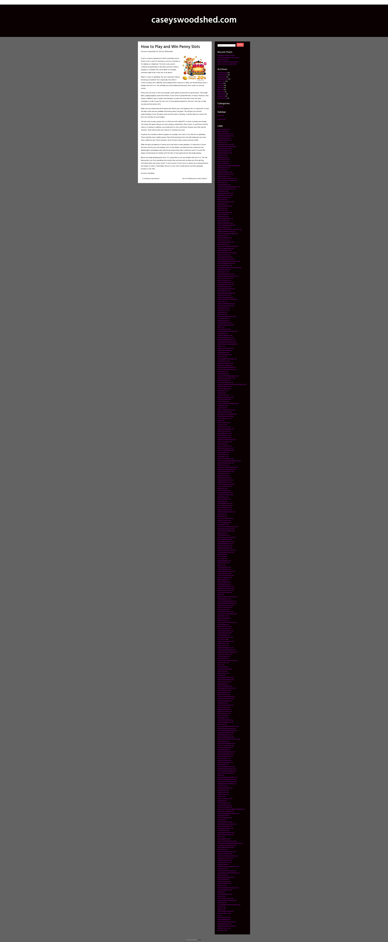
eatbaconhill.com (223, 163)
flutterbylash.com (223, 879)
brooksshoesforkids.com (226, 677)
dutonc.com (222, 565)
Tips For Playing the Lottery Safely (194, 178)
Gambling (151, 173)
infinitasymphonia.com (225, 503)
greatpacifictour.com (225, 626)
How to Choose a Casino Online (227, 64)
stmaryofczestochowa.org (226, 537)
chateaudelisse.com (224, 227)
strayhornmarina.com (224, 478)
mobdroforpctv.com (224, 435)
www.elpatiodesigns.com (226, 832)
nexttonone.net (223, 716)
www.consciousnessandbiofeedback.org (231, 809)
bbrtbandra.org (223, 200)
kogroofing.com (223, 214)
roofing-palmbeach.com (226, 282)
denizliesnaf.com (223, 658)
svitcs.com (221, 665)
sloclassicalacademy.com (226, 471)
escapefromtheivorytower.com (228, 276)
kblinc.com (221, 327)
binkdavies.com (223, 488)
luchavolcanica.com (224, 618)
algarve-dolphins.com (225, 578)
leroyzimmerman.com (225, 890)
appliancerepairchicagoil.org (227, 180)
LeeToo (199, 940)
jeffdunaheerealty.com (225, 735)
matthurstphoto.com (225, 862)
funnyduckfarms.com (224, 883)
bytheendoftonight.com (226, 429)
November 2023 (222, 75)
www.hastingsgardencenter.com (228, 813)
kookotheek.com (223, 221)
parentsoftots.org (224, 694)
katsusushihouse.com (224, 507)
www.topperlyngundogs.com (227, 731)
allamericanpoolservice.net (227, 378)
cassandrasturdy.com (224, 437)
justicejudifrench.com (225, 539)
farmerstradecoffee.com (226, 699)
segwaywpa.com (223, 684)
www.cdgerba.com (224, 839)
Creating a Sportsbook (151, 178)
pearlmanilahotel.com (225, 206)
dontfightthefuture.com (226, 284)
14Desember (169, 51)
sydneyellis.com (223, 372)
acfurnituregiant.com (225, 151)
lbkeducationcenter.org (226, 397)
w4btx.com (221, 346)
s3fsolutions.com (223, 272)
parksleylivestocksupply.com (227, 414)
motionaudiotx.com (224, 913)
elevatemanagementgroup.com (228, 888)
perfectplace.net (223, 401)
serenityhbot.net (223, 718)
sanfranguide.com (223, 452)
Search (240, 44)
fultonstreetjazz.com (225, 238)
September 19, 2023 (155, 51)
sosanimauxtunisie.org (225, 212)
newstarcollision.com (225, 355)
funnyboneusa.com (224, 609)
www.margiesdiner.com (225, 762)
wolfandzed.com (223, 794)
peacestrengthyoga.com (226, 737)
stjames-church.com (224, 520)
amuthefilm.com (223, 497)
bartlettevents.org (224, 240)
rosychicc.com (222, 425)
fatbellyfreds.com (223, 830)
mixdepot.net (222, 801)
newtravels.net (223, 170)
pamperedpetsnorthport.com (227, 331)
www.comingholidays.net (226, 450)
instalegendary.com (224, 185)
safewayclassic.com (224, 176)
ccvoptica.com (223, 786)
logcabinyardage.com (225, 701)
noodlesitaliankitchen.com (226, 189)
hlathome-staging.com (225, 365)
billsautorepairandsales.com (227, 852)
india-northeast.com (224, 280)
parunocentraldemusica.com (227, 841)
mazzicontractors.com (225, 822)
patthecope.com (223, 663)
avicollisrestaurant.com (225, 637)
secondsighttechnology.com (227, 359)
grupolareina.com (223, 244)
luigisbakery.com (223, 790)
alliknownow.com (223, 465)
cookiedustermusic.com (226, 612)
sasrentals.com (222, 357)
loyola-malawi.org (224, 423)
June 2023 (221, 85)
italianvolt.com (223, 314)
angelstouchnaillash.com (226, 348)
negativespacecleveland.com (227, 597)
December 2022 (222, 98)
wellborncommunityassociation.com (230, 229)
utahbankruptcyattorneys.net (227, 299)
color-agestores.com (225, 418)
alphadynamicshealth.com (226, 877)
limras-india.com (223, 132)
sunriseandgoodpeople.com (227, 601)
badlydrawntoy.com (224, 709)
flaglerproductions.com (225, 480)
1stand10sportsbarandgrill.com (228, 344)
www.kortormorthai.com (226, 745)
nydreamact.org (223, 191)
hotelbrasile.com (223, 236)
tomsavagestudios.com (225, 382)
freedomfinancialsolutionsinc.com (229, 739)
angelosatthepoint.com (226, 648)
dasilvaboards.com (224, 474)
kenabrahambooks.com (225, 493)
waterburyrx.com (223, 643)
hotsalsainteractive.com (226, 144)
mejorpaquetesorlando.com (227, 342)
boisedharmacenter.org (225, 416)
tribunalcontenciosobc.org (227, 469)
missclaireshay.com (224, 129)
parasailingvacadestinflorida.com (228, 873)
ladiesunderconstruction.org (227, 253)
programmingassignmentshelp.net (229, 166)
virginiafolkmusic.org (224, 386)
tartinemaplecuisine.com (226, 552)
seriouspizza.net (223, 667)
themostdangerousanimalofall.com (229, 461)
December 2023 (222, 73)
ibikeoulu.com (222, 533)
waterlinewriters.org (224, 690)
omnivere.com (222, 155)
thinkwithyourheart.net (225, 297)
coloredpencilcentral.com (226, 289)
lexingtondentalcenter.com (227, 369)
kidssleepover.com (224, 168)
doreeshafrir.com (223, 524)
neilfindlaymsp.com (224, 635)
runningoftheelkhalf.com (226, 733)
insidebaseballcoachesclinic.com (228, 866)
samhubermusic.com (224, 928)
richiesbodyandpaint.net (226, 136)
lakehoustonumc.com (225, 711)
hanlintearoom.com (224, 881)
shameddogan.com (224, 692)
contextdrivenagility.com (226, 531)
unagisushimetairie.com (225, 193)
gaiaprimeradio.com (224, 561)
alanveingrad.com (223, 580)
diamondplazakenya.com (226, 847)
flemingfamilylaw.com (225, 894)
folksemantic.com (223, 310)
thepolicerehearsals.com (226, 463)
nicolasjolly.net (223, 501)
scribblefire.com (223, 406)
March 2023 (221, 92)
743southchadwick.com (225, 278)
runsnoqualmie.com (224, 758)
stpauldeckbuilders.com (225, 754)
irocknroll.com (222, 301)
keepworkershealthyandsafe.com (229, 187)
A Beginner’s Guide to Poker (226, 55)
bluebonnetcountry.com (226, 202)
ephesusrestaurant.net (225, 826)
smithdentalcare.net (224, 924)
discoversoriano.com (224, 446)
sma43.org (221, 775)
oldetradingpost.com (225, 251)
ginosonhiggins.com (224, 582)
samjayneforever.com (225, 860)
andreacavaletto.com (225, 412)
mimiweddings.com (224, 920)
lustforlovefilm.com (224, 499)
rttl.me (220, 915)
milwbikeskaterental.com (226, 588)
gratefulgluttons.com (225, 433)
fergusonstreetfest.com (226, 858)
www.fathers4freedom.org (226, 728)
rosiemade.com (223, 333)
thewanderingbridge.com (226, 541)
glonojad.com (222, 516)
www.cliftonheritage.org (226, 773)
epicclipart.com (223, 204)
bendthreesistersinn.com (226, 605)
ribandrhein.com (223, 391)
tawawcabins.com (224, 308)
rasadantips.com (223, 157)
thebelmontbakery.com (225, 174)
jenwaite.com (222, 886)
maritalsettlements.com (226, 586)
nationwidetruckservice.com (227, 622)
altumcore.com (223, 671)
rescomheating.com (224, 917)
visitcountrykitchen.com (226, 575)
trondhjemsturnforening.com (227, 845)
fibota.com (221, 837)
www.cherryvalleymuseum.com (228, 246)
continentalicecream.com (226, 484)
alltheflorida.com (223, 864)
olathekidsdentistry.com (226, 338)
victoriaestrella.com (224, 629)
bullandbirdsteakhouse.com (227, 769)
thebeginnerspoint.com (225, 448)
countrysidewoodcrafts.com (227, 178)
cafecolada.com (223, 444)
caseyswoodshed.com (225, 654)
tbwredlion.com (223, 849)
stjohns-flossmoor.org (225, 607)
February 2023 (222, 94)
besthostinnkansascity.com (227, 922)
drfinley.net (221, 892)
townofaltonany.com (225, 592)
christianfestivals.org (224, 573)
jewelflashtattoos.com (225, 195)
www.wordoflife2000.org (226, 304)
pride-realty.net (223, 875)
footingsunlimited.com (225, 756)
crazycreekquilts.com (225, 486)
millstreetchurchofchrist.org (227, 871)
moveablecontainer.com (226, 242)
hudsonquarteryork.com (226, 835)
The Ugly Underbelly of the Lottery (228, 58)
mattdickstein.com (224, 707)
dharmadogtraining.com (226, 911)
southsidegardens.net (225, 818)
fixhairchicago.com (224, 656)
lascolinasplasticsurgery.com (227, 771)
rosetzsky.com (222, 514)
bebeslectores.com (224, 255)
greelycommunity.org (225, 510)
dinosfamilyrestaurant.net (226, 259)
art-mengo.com (223, 558)
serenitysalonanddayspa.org (227, 146)
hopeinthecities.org (224, 431)
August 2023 (221, 81)
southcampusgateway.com (226, 225)
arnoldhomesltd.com (224, 287)
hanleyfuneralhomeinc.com (227, 340)
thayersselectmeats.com (226, 680)
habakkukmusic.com (224, 714)
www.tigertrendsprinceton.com (228, 726)
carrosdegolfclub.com (225, 265)
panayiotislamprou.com (225, 223)
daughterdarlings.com (225, 140)
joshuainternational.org (225, 720)
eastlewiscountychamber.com (228, 467)
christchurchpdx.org (224, 491)
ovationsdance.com (224, 389)
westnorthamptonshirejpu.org (228, 234)
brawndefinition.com (224, 482)
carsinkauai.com (223, 869)
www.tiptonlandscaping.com (227, 781)
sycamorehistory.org (224, 805)
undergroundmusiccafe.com (227, 926)
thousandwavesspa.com (225, 631)
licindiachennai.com (224, 138)
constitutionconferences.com (228, 660)
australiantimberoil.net (225, 257)
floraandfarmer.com (224, 270)
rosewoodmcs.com (224, 803)
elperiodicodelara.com (225, 134)
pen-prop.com (222, 724)
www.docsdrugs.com (224, 760)
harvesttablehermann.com (226, 263)
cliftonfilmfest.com (224, 291)
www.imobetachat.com (225, 705)
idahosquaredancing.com (226, 306)
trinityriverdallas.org (224, 399)
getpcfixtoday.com (224, 197)
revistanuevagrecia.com (225, 518)
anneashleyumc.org (224, 750)
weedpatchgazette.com (226, 325)
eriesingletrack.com (224, 329)
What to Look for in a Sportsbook (228, 62)
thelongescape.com (224, 567)
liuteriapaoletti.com (224, 599)
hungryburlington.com (225, 548)
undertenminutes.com (225, 153)
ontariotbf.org (222, 183)
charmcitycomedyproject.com (228, 527)
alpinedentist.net (223, 217)
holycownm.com (223, 620)
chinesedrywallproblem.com (227, 603)
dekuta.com (222, 796)
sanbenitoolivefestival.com (227, 440)
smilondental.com (223, 352)
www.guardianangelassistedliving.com (230, 843)
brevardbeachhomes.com (226, 274)
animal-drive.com (223, 673)
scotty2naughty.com (224, 522)
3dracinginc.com (223, 457)
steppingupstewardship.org (227, 784)
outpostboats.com (224, 427)
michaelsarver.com (224, 361)
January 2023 (221, 96)
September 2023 (223, 79)
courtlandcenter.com (225, 633)
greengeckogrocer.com (225, 363)
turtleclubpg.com (223, 624)
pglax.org (221, 595)
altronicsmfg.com (223, 161)
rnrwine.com (222, 896)
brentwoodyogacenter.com (227, 779)
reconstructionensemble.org (227, 614)
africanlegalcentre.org (225, 505)
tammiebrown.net (224, 563)
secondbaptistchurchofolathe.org (229, 905)
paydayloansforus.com (225, 172)
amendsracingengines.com (226, 743)
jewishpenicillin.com (224, 380)
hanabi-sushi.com (223, 792)
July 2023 (220, 83)
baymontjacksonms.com (226, 590)
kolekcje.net (222, 393)
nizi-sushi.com (222, 556)
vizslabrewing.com (224, 318)
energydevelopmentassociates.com (230, 267)
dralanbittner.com (224, 321)
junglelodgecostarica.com (226, 571)
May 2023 (220, 87)
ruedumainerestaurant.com (226, 512)
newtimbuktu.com (224, 159)
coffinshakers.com (224, 535)
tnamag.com (222, 675)
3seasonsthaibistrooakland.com (228, 403)
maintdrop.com (223, 208)
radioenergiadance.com (225, 219)
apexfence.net (222, 930)
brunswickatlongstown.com (227, 550)
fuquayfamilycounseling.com (227, 900)
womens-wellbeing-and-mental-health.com (232, 384)
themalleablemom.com (225, 544)
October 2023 (222, 77)
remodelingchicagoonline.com (228, 777)
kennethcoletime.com (225, 546)
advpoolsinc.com (223, 646)
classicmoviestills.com (225, 442)
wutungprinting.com (224, 584)
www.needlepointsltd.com (226, 767)
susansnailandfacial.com (225, 722)
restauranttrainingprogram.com (228, 376)
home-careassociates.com (226, 410)
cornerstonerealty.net (225, 807)
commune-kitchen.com (225, 495)
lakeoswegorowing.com (226, 898)
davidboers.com (223, 703)
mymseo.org (222, 907)
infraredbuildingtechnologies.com (229, 261)
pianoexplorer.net (224, 815)
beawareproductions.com (226, 529)
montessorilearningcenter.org (227, 856)
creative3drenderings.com (226, 697)
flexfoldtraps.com (224, 741)
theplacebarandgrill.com (226, 641)
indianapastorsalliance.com (227, 650)
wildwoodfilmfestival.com (226, 231)
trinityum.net (222, 820)
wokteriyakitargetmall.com (227, 367)
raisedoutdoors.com (224, 295)
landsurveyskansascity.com (226, 752)
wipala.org (221, 420)
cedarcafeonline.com (225, 149)
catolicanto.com (223, 395)
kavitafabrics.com (223, 616)
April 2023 (221, 90)
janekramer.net (223, 554)
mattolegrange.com (224, 569)
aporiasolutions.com (224, 682)
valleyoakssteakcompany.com (228, 652)
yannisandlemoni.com (225, 323)
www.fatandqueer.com (225, 748)
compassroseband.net (225, 669)
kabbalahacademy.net (225, 350)
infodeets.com (222, 142)
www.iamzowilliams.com (226, 811)
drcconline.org (222, 639)
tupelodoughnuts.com (225, 335)
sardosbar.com (222, 312)
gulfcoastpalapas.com (225, 686)
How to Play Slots (223, 60)
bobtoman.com (223, 210)
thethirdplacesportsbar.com (227, 824)
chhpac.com (222, 909)
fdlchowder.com (223, 764)
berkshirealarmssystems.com (227, 316)
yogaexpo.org (222, 408)
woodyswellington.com (225, 828)
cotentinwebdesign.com (226, 248)
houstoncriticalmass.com (226, 459)
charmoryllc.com (223, 454)
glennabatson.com (224, 476)
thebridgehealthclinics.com (227, 688)
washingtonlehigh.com (225, 788)
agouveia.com (222, 903)
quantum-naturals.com (225, 854)
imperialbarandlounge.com (226, 293)
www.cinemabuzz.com (225, 798)
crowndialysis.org (223, 374)
